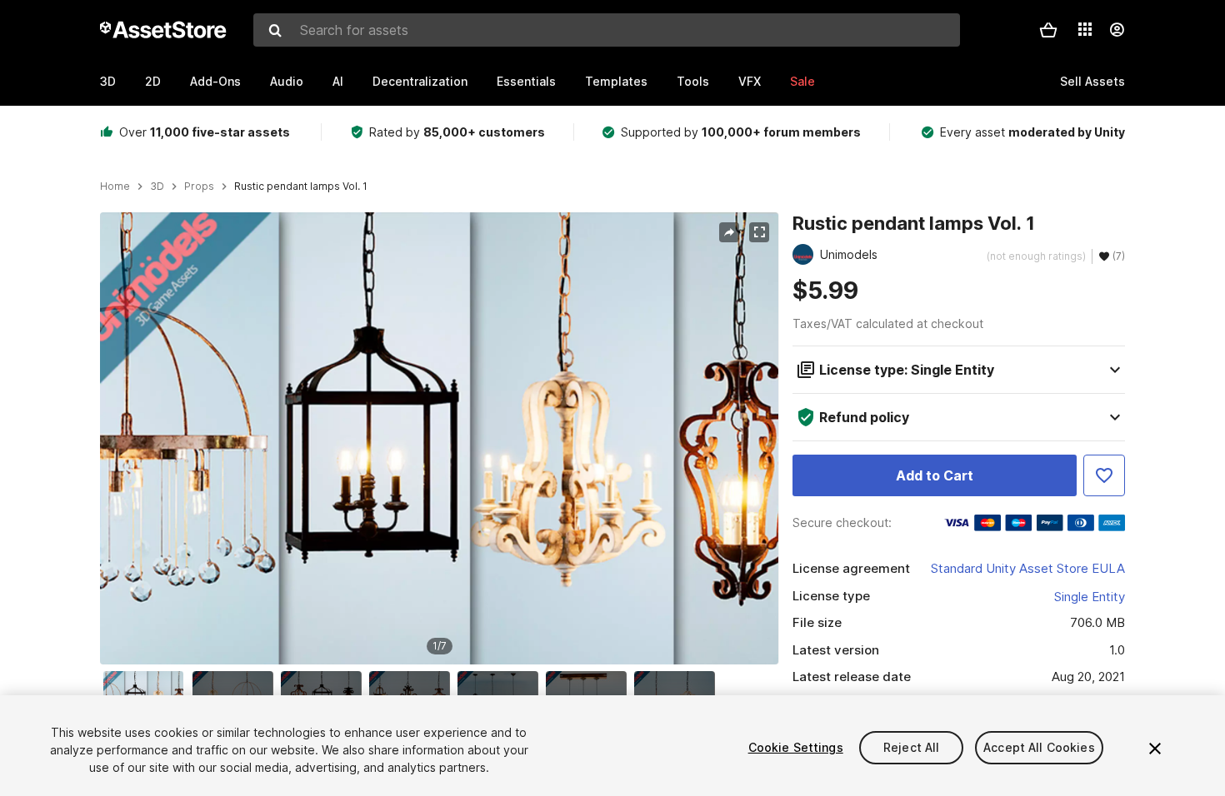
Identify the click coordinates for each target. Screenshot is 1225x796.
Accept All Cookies (1039, 747)
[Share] (729, 232)
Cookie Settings (795, 747)
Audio (286, 81)
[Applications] (1085, 29)
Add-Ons (215, 81)
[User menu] (1116, 30)
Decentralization (420, 81)
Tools (693, 81)
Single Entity (1089, 596)
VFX (749, 81)
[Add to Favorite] (1104, 475)
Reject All (911, 747)
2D (153, 81)
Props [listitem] (199, 186)
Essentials (526, 81)
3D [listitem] (157, 186)
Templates (616, 81)
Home (115, 186)
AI (337, 81)
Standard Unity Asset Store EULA (1028, 568)
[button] (1048, 30)
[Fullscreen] (759, 232)
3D (108, 81)
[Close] (1155, 748)
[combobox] (606, 30)
